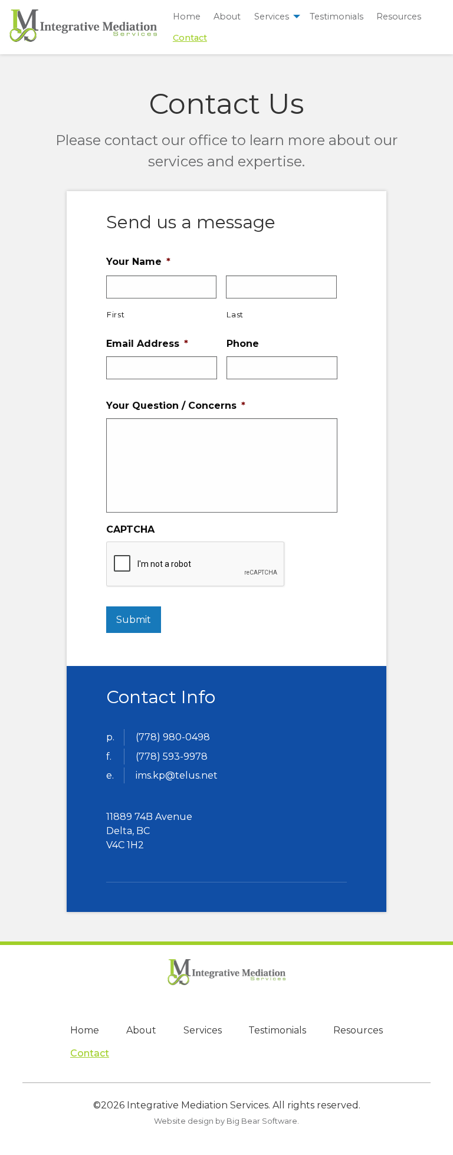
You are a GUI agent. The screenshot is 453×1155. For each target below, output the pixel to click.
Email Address (147, 343)
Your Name (138, 261)
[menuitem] (186, 16)
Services (271, 16)
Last (235, 314)
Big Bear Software (261, 1121)
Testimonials (336, 16)
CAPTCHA (130, 529)
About (227, 16)
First (115, 314)
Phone (242, 343)
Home (187, 16)
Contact (190, 37)
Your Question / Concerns (175, 405)
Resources (398, 16)
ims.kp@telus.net (177, 775)
